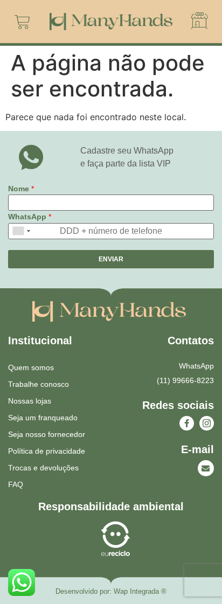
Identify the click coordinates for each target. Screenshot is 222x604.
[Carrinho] (22, 21)
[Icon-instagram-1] (206, 423)
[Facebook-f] (186, 423)
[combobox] (21, 231)
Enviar (111, 259)
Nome (21, 188)
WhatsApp (29, 216)
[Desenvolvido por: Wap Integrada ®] (111, 591)
